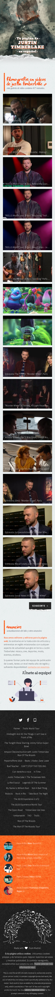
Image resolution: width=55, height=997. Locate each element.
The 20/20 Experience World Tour (26, 804)
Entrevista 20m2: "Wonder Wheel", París (23, 500)
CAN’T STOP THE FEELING (33, 766)
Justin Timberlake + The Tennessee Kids (27, 777)
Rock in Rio (20, 793)
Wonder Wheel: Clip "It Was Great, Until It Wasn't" (27, 437)
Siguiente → (40, 605)
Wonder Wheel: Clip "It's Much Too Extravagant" (27, 468)
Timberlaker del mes (35, 810)
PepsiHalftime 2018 (13, 760)
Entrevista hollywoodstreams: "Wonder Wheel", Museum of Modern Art (27, 532)
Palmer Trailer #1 (13, 120)
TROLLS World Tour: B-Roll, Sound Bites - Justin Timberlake (27, 247)
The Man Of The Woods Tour (26, 826)
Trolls (37, 815)
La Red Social (13, 782)
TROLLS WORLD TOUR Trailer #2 (20, 310)
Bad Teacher (13, 766)
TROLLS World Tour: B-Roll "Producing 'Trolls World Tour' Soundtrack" (27, 215)
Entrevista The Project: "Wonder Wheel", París (26, 374)
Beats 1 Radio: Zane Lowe (37, 760)
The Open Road (15, 810)
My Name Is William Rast (17, 788)
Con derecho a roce (21, 771)
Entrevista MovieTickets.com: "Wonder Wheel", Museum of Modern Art (27, 563)
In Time (37, 771)
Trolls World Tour (31, 728)
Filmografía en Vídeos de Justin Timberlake (26, 81)
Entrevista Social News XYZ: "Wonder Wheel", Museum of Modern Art (27, 595)
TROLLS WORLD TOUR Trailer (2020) (22, 342)
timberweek (19, 815)
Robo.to (9, 793)
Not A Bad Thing (39, 788)
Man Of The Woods (26, 821)
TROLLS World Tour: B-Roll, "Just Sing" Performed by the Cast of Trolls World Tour (27, 278)
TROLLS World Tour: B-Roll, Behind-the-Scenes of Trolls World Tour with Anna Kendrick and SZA (27, 183)
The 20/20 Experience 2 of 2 (26, 799)
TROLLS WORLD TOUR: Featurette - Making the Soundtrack (27, 152)
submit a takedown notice (34, 990)
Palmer (17, 728)
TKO (29, 815)
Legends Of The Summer (34, 782)
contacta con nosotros (38, 667)
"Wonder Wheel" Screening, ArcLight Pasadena (26, 405)
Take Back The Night (38, 793)
